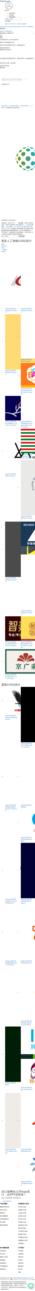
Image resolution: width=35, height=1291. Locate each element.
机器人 (3, 248)
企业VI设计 (24, 27)
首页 (1, 27)
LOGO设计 (4, 106)
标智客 (15, 1278)
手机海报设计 (4, 1266)
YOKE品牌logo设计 (26, 963)
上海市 (7, 226)
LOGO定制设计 (4, 1219)
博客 (19, 1272)
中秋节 (11, 24)
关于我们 (20, 1251)
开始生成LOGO (7, 1201)
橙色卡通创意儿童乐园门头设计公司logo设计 (27, 392)
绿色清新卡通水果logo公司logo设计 (26, 1024)
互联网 (18, 226)
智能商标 (30, 27)
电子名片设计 (22, 1219)
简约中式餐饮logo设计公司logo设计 (26, 746)
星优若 (7, 1085)
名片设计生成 (22, 1207)
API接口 (20, 1260)
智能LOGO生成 (4, 1207)
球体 (28, 226)
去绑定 (2, 61)
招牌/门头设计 (4, 1257)
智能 (25, 226)
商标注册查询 (4, 1225)
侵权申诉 (20, 1263)
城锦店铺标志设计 (26, 1151)
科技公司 (4, 228)
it (15, 226)
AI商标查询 (9, 31)
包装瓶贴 (2, 1260)
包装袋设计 (3, 1263)
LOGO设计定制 (16, 27)
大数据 (3, 251)
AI (14, 226)
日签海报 (23, 24)
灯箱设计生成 (22, 1222)
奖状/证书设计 (22, 1228)
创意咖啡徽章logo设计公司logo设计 (11, 964)
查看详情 (13, 309)
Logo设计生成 (7, 27)
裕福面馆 (23, 807)
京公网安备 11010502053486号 (21, 1280)
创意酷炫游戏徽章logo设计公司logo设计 (11, 808)
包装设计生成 (22, 1216)
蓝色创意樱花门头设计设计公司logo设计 (11, 424)
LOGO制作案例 (13, 106)
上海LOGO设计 (24, 106)
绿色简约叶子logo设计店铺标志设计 (11, 902)
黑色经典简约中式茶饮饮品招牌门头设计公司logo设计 (27, 425)
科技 (31, 226)
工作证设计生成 (22, 1231)
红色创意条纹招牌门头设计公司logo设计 (27, 457)
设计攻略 (2, 1222)
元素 (22, 226)
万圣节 (19, 24)
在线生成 (7, 309)
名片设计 (2, 1254)
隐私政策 (20, 1266)
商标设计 (2, 31)
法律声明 (20, 1254)
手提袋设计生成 (22, 1237)
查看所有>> (3, 1269)
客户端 (20, 1269)
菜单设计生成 (22, 1234)
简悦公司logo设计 (26, 361)
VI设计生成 (3, 1210)
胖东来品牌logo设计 (26, 1057)
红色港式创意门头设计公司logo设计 (11, 677)
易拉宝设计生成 (22, 1225)
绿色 (8, 228)
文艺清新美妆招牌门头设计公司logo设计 (11, 644)
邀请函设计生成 (22, 1240)
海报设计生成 (22, 1210)
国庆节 (7, 24)
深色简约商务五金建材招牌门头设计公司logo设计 (27, 551)
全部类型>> (21, 1243)
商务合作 (20, 1257)
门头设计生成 (22, 1213)
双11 (15, 24)
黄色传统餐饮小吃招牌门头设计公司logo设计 (27, 645)
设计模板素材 (4, 1216)
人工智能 (27, 225)
